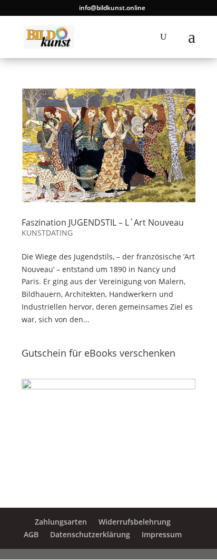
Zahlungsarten (61, 522)
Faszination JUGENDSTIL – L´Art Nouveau (103, 222)
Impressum (162, 534)
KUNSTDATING (47, 233)
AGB (31, 534)
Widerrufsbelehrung (134, 522)
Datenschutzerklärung (90, 534)
